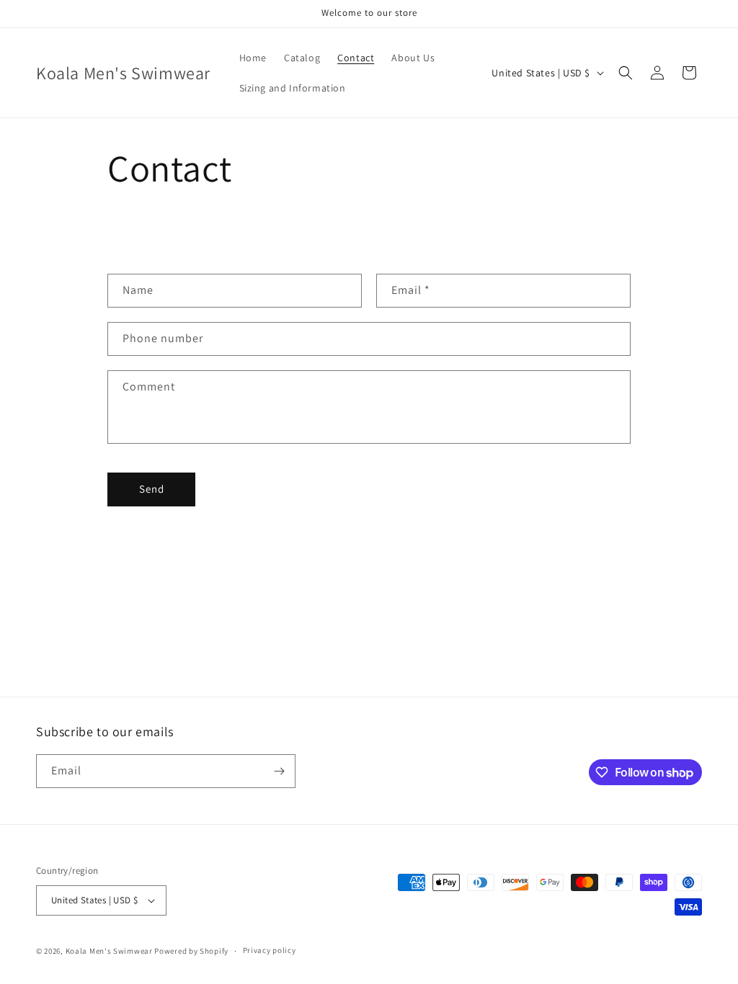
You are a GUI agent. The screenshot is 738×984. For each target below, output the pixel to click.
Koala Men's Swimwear (109, 951)
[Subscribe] (279, 771)
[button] (625, 73)
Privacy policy (269, 950)
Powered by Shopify (191, 951)
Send (151, 489)
